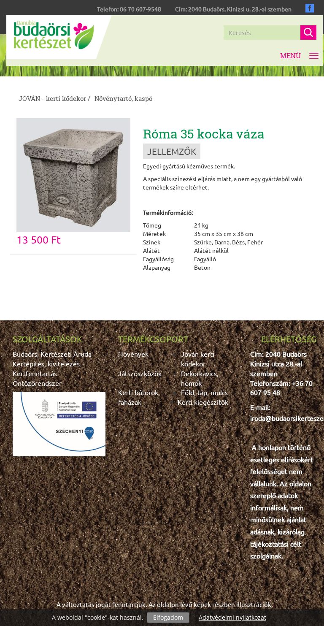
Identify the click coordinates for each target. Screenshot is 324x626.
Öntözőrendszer (37, 383)
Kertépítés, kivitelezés (46, 363)
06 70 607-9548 (140, 9)
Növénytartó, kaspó (123, 98)
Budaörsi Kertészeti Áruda (52, 354)
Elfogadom (168, 617)
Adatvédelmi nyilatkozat (232, 617)
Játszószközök (140, 373)
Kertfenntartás (35, 373)
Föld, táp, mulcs (204, 392)
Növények (133, 354)
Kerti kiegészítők (203, 402)
